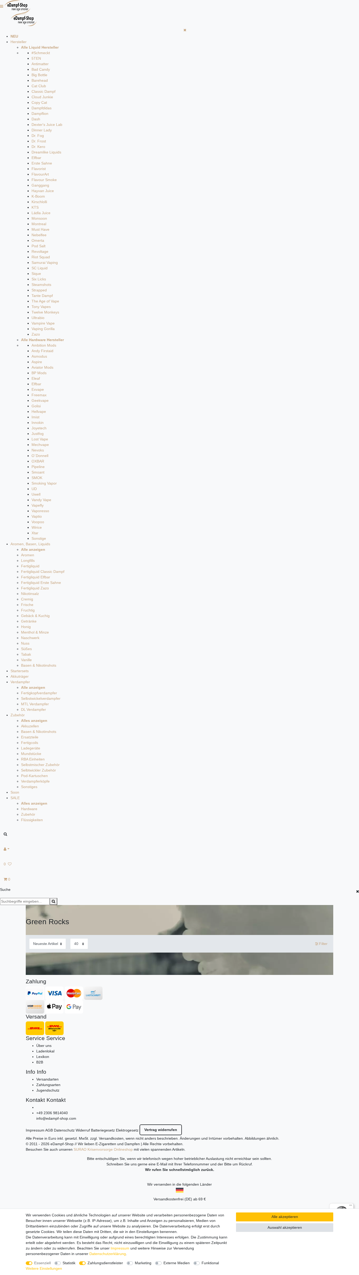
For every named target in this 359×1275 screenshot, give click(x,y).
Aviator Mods (42, 367)
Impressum (35, 1130)
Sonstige (39, 538)
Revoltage (40, 251)
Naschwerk (30, 638)
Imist (35, 417)
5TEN (36, 58)
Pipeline (38, 467)
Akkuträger (20, 676)
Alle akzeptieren (284, 1217)
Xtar (35, 533)
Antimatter (40, 64)
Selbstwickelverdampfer (40, 698)
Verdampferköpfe (35, 781)
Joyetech (39, 428)
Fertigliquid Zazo (35, 588)
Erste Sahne (42, 163)
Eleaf (36, 378)
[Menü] (350, 1206)
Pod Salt (38, 246)
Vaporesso (40, 511)
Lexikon (42, 1057)
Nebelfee (39, 235)
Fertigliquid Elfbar (35, 577)
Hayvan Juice (43, 191)
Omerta (38, 240)
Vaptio (37, 516)
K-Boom (38, 196)
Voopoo (38, 522)
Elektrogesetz (127, 1130)
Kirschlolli (39, 202)
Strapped (39, 290)
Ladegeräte (30, 748)
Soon (15, 792)
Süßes (26, 649)
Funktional (210, 1263)
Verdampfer (20, 682)
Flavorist (39, 169)
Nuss (25, 643)
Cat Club (39, 86)
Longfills (28, 560)
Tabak (26, 654)
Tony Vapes (41, 307)
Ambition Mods (44, 345)
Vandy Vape (41, 500)
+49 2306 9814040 (52, 1113)
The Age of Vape (45, 301)
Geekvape (40, 400)
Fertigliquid (30, 566)
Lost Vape (40, 439)
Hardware (29, 809)
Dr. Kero (38, 147)
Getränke (29, 621)
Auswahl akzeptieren (285, 1227)
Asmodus (39, 356)
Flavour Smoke (44, 180)
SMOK (37, 478)
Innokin (38, 422)
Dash (36, 119)
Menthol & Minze (35, 632)
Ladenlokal (45, 1051)
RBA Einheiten (33, 759)
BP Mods (39, 373)
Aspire (37, 362)
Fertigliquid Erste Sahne (41, 582)
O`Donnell (40, 456)
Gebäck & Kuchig (35, 616)
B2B (39, 1062)
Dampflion (40, 113)
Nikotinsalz (30, 594)
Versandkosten (111, 1138)
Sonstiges (29, 787)
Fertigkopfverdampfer (39, 693)
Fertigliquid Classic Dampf (42, 571)
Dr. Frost (39, 141)
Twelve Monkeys (45, 312)
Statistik (69, 1263)
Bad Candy (41, 69)
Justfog (38, 433)
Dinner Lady (42, 130)
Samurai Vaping (45, 262)
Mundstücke (31, 754)
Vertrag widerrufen (160, 1130)
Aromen (27, 555)
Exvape (38, 389)
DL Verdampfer (33, 709)
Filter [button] (323, 944)
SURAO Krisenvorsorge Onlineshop (103, 1149)
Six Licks (39, 279)
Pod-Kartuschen (34, 776)
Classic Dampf (43, 91)
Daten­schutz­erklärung (107, 1254)
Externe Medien (176, 1263)
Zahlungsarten (48, 1085)
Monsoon (39, 218)
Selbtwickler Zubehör (38, 770)
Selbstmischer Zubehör (40, 765)
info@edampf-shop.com (56, 1118)
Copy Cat (39, 102)
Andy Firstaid (42, 351)
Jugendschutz (47, 1090)
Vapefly (38, 505)
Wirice (37, 527)
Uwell (36, 494)
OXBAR (38, 461)
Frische (27, 605)
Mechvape (40, 445)
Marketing (143, 1263)
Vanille (26, 660)
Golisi (36, 406)
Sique (36, 273)
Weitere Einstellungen (44, 1268)
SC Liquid (40, 268)
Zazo (36, 334)
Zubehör (18, 715)
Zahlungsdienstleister (105, 1263)
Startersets (20, 671)
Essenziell (42, 1263)
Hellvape (39, 411)
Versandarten (47, 1079)
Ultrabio (38, 318)
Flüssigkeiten (32, 820)
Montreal (39, 224)
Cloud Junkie (42, 97)
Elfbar (36, 158)
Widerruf (83, 1130)
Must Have (40, 229)
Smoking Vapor (44, 483)
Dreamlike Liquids (46, 152)
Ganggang (40, 185)
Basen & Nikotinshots (38, 665)
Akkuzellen (30, 726)
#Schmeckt (41, 53)
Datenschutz (64, 1130)
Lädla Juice (41, 213)
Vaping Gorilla (43, 329)
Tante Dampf (42, 296)
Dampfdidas (42, 108)
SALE (15, 798)
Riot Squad (41, 257)
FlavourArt (40, 174)
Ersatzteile (29, 737)
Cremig (27, 599)
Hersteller (19, 42)
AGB (49, 1130)
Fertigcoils (29, 743)
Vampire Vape (43, 323)
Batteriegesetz (103, 1130)
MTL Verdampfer (35, 704)
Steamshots (41, 284)
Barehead (40, 80)
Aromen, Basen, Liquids (30, 544)
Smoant (38, 472)
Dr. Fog (38, 135)
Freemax (39, 395)
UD (34, 489)
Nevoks (38, 450)
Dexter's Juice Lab (47, 124)
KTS (35, 207)
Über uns (44, 1045)
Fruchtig (28, 610)
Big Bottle (39, 75)
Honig (26, 627)
